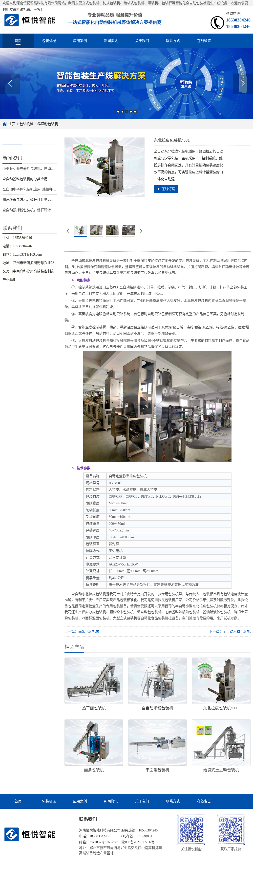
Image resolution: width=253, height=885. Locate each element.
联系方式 (173, 41)
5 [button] (135, 112)
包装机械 (49, 41)
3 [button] (126, 112)
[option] (126, 83)
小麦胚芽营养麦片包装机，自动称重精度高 (35, 168)
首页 (18, 41)
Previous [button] (10, 84)
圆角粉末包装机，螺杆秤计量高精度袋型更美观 (38, 200)
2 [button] (122, 112)
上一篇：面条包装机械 (81, 631)
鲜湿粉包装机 (47, 124)
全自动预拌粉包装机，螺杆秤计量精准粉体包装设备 (42, 210)
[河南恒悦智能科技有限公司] (29, 20)
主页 (12, 124)
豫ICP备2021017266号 (137, 842)
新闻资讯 (111, 41)
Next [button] (243, 84)
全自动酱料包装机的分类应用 (24, 179)
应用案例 (80, 41)
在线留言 (204, 41)
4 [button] (131, 112)
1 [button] (118, 112)
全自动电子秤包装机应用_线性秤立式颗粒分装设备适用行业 (48, 189)
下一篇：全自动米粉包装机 (230, 631)
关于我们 (142, 41)
